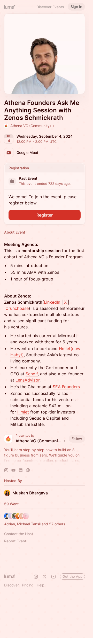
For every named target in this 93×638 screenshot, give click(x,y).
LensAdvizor (28, 380)
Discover (11, 585)
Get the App (72, 576)
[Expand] (44, 460)
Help (40, 585)
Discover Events (50, 7)
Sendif (32, 373)
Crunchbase (17, 308)
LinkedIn (52, 302)
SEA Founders (66, 386)
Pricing (28, 585)
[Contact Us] (53, 576)
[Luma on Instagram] (36, 576)
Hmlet (23, 412)
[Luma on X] (44, 576)
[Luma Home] (10, 6)
